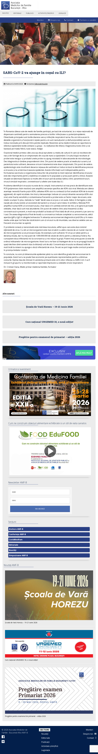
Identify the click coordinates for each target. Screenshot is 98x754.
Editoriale (38, 84)
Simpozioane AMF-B (18, 555)
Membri (40, 20)
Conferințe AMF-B (17, 534)
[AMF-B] (49, 5)
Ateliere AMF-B (16, 529)
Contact (69, 20)
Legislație (45, 750)
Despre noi (55, 20)
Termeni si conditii (87, 20)
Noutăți (45, 84)
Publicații (45, 742)
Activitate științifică (49, 746)
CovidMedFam (15, 539)
